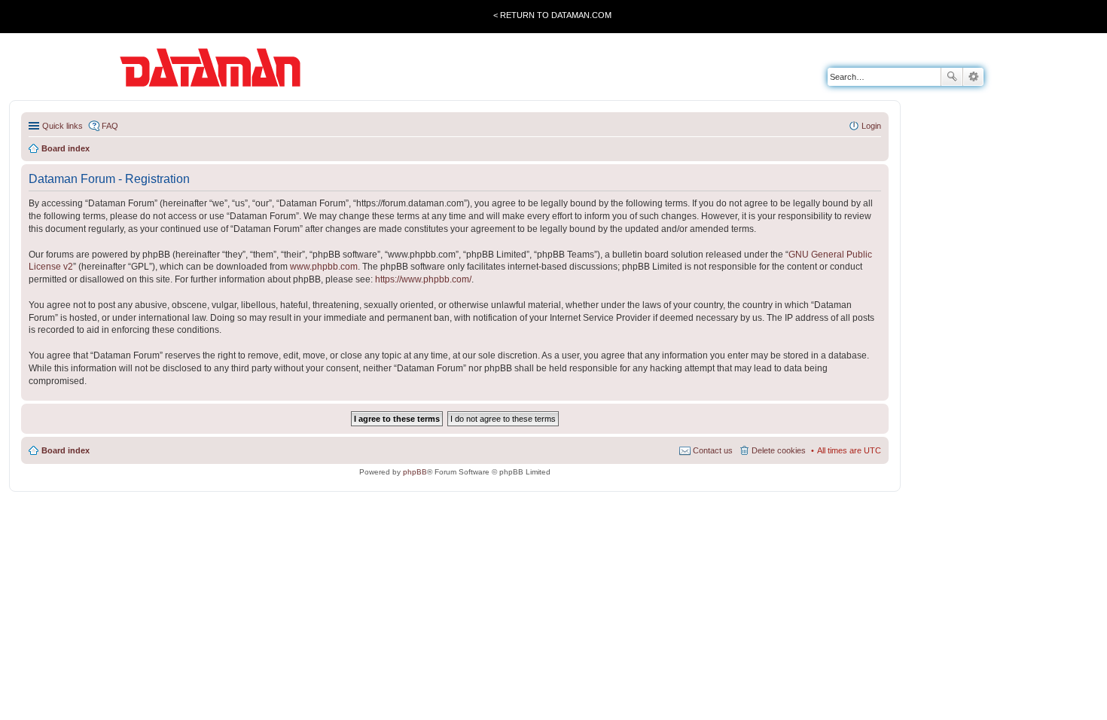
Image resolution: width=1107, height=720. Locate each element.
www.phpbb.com (324, 266)
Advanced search (973, 77)
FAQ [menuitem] (110, 125)
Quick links (62, 125)
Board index (65, 450)
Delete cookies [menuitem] (779, 450)
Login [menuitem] (871, 125)
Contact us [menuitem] (713, 450)
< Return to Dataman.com (552, 15)
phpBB (415, 472)
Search (952, 77)
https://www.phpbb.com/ (423, 279)
